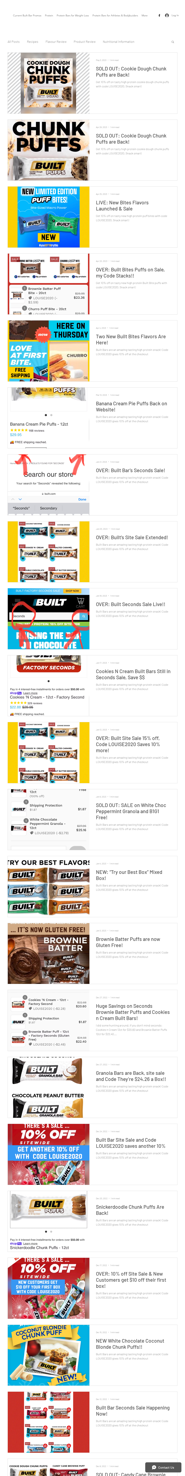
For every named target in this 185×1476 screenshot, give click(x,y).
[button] (173, 42)
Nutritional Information (118, 41)
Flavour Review (56, 41)
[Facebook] (159, 15)
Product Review (85, 41)
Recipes (32, 41)
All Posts (14, 41)
